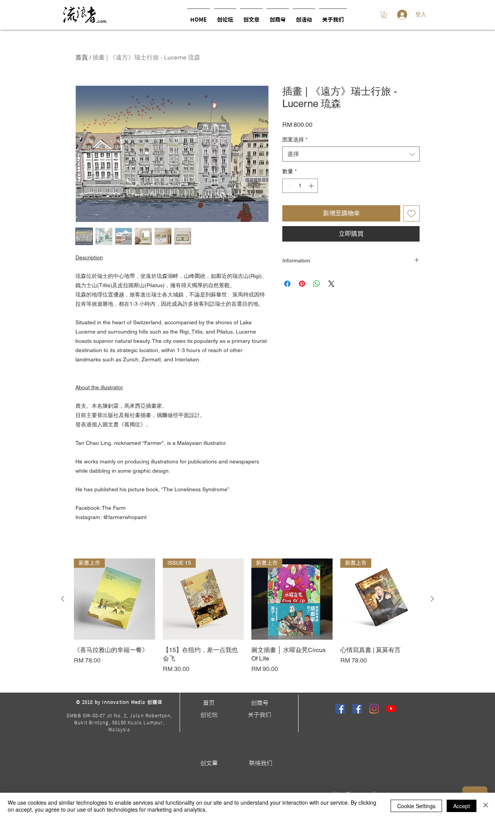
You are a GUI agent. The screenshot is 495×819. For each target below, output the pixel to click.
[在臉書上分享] (287, 283)
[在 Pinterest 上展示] (302, 283)
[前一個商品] (62, 598)
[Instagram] (374, 708)
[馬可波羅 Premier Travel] (357, 708)
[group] (247, 620)
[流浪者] (340, 708)
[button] (304, 16)
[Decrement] (288, 185)
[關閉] (485, 806)
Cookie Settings (416, 806)
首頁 (81, 57)
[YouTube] (391, 708)
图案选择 (294, 139)
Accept (461, 806)
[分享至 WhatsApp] (316, 283)
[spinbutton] (300, 185)
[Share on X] (331, 283)
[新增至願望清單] (411, 213)
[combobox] (351, 154)
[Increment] (312, 185)
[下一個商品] (432, 598)
